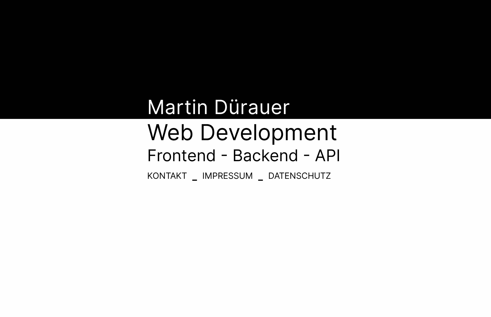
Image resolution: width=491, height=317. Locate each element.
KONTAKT (167, 176)
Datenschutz (299, 176)
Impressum (227, 176)
